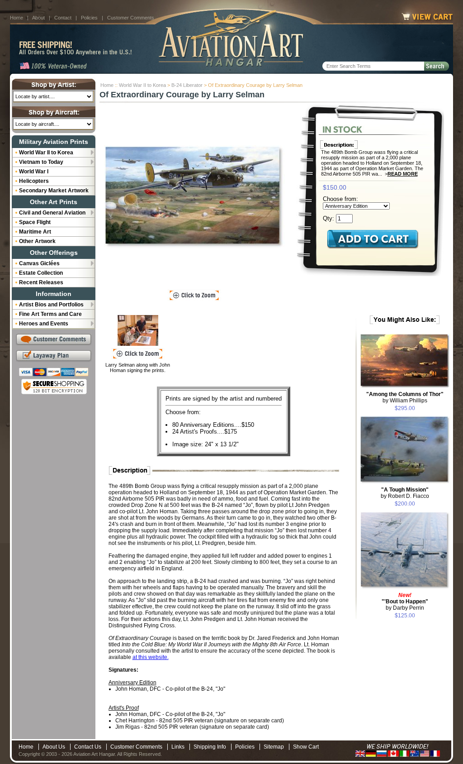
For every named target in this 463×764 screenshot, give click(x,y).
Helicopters (34, 181)
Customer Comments (130, 17)
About (38, 17)
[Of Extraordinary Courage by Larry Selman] (194, 197)
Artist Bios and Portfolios (51, 304)
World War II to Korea (142, 85)
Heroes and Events (43, 323)
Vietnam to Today (41, 162)
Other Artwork (37, 241)
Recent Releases (41, 282)
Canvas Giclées (39, 263)
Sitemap (274, 747)
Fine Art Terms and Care (50, 314)
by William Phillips (405, 397)
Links (177, 747)
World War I (33, 171)
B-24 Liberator (187, 85)
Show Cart (306, 747)
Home (16, 17)
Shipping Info (210, 747)
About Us (54, 747)
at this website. (150, 657)
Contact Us (87, 747)
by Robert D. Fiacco (405, 493)
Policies (89, 17)
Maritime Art (35, 232)
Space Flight (35, 222)
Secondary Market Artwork (54, 190)
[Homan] (138, 330)
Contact (62, 17)
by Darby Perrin (405, 601)
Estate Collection (41, 273)
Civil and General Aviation (52, 213)
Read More (402, 174)
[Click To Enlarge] (194, 295)
